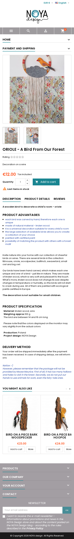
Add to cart (45, 182)
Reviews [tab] (59, 199)
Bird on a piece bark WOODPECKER (22, 436)
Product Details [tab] (37, 199)
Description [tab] (12, 199)
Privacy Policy (34, 528)
